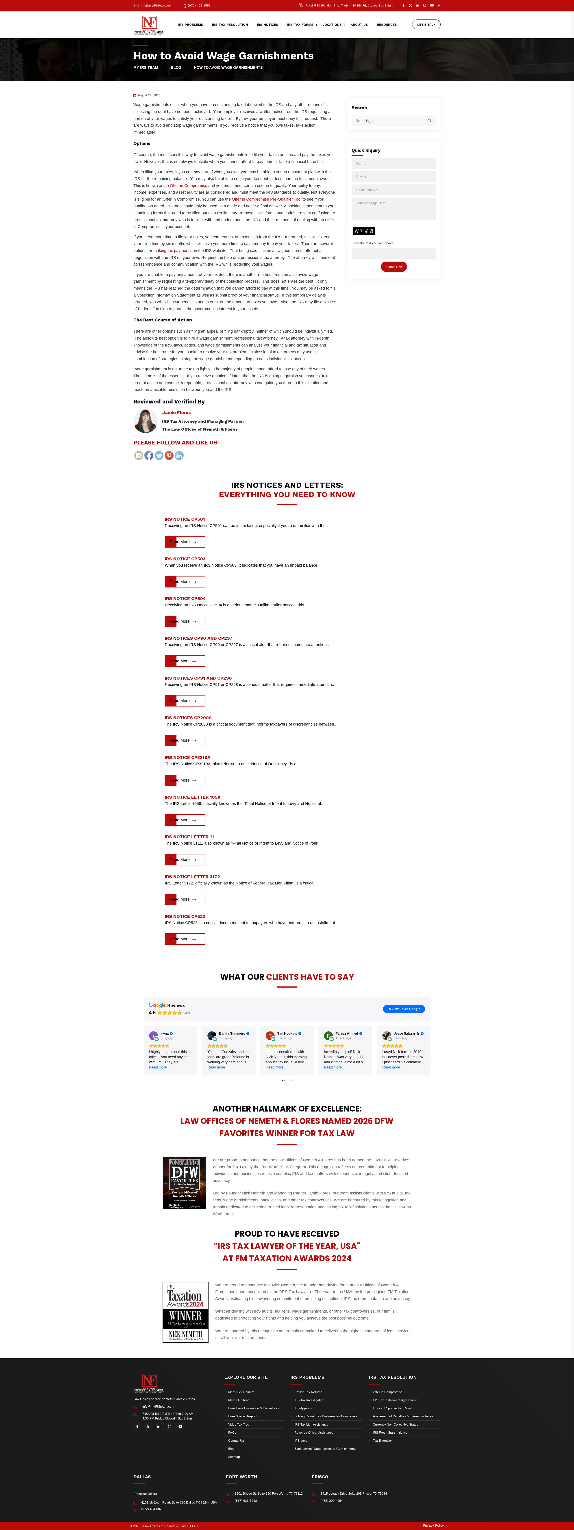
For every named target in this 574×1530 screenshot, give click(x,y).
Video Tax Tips (238, 1424)
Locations (332, 25)
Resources (387, 25)
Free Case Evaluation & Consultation (254, 1408)
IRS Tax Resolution (230, 25)
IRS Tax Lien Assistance (311, 1424)
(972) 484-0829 (152, 1509)
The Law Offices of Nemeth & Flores (200, 429)
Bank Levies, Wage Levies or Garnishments (325, 1448)
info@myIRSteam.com (156, 5)
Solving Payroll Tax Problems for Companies (325, 1416)
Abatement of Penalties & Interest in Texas (403, 1416)
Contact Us (236, 1440)
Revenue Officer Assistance (313, 1432)
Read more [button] (158, 1067)
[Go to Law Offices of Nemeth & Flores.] (150, 67)
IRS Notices (267, 25)
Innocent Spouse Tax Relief (392, 1408)
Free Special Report (242, 1416)
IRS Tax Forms (300, 25)
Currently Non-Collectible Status (395, 1424)
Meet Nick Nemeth (241, 1392)
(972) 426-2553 (199, 5)
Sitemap (234, 1456)
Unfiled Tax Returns (308, 1392)
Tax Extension (383, 1440)
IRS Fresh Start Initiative (390, 1432)
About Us (359, 25)
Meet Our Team (239, 1400)
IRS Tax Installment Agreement (395, 1400)
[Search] (432, 118)
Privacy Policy (433, 1525)
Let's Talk (426, 24)
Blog (231, 1448)
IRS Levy (300, 1440)
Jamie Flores (176, 412)
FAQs (232, 1432)
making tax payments (172, 250)
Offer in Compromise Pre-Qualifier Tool (266, 199)
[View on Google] (153, 1035)
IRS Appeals (303, 1408)
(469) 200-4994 (332, 1500)
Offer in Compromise (188, 185)
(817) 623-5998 (246, 1500)
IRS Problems (190, 25)
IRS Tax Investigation (309, 1400)
